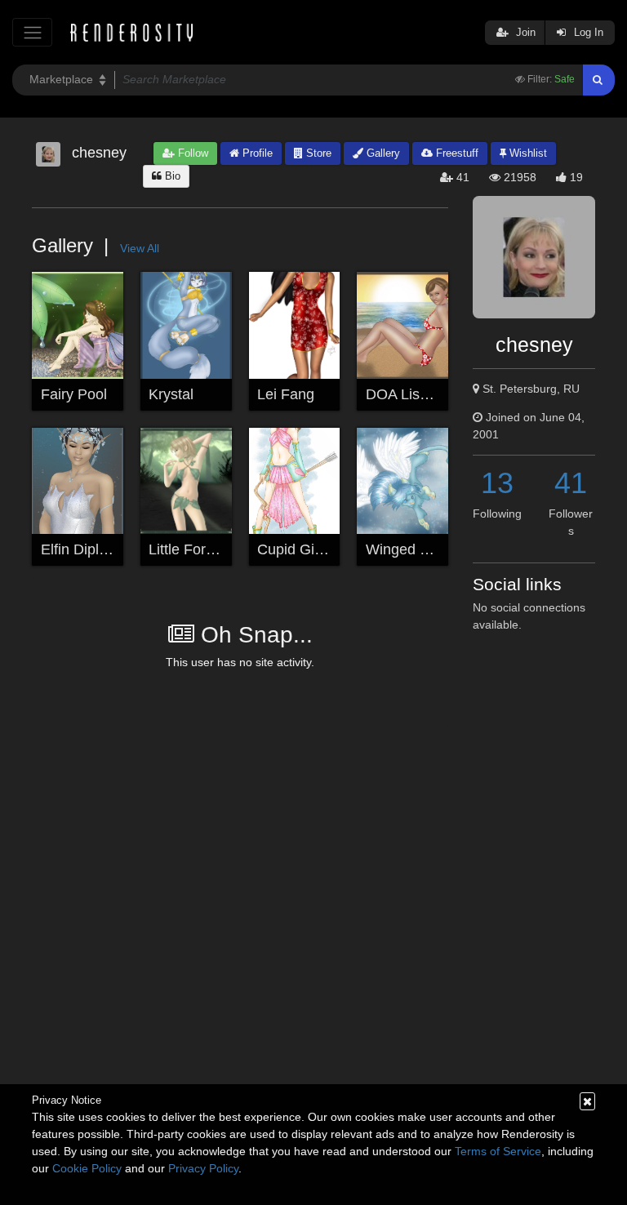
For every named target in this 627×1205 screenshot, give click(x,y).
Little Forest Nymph (212, 549)
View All (139, 248)
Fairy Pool (74, 394)
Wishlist (526, 153)
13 (497, 483)
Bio (171, 176)
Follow (191, 153)
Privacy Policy (203, 1168)
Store (317, 153)
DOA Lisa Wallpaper (431, 394)
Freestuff (455, 153)
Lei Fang (285, 394)
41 (570, 483)
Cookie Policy (87, 1168)
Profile (256, 153)
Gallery (381, 153)
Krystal (171, 394)
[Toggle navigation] (32, 32)
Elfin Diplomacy (91, 549)
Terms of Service (498, 1151)
